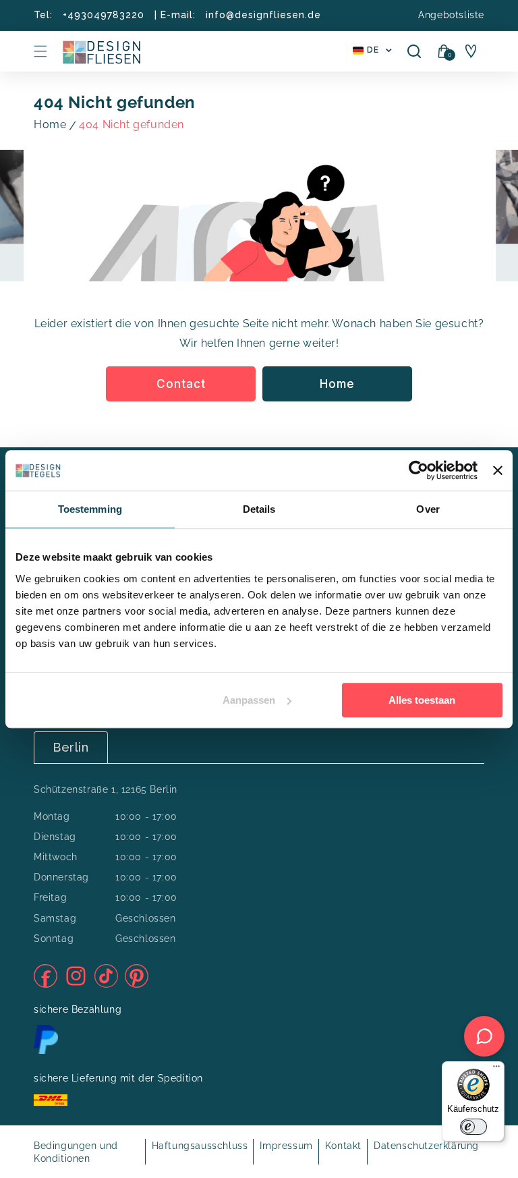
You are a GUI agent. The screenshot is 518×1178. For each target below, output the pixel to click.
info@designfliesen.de (263, 14)
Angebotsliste (451, 14)
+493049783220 (103, 14)
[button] (40, 51)
